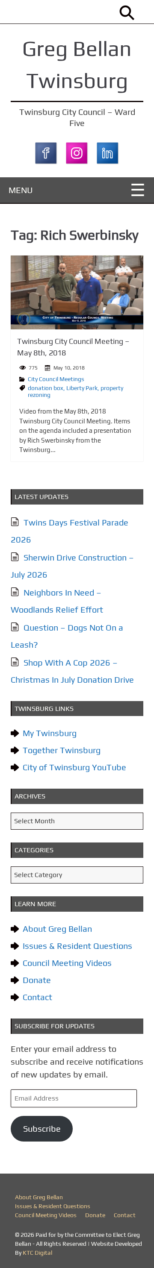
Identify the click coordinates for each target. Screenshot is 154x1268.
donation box (45, 388)
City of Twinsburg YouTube (74, 767)
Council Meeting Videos (67, 963)
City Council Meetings (56, 379)
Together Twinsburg (62, 750)
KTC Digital (37, 1252)
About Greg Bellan (57, 928)
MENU (21, 190)
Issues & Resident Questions (77, 946)
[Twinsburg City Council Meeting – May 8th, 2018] (77, 292)
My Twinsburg (50, 733)
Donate (37, 980)
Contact (37, 997)
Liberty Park (82, 388)
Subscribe (42, 1128)
